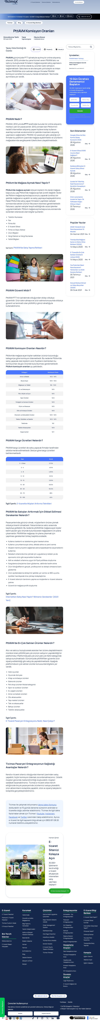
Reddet (20, 1013)
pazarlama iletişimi (49, 528)
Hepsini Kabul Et (46, 1013)
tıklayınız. (10, 1009)
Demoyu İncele (50, 523)
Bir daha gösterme (51, 534)
